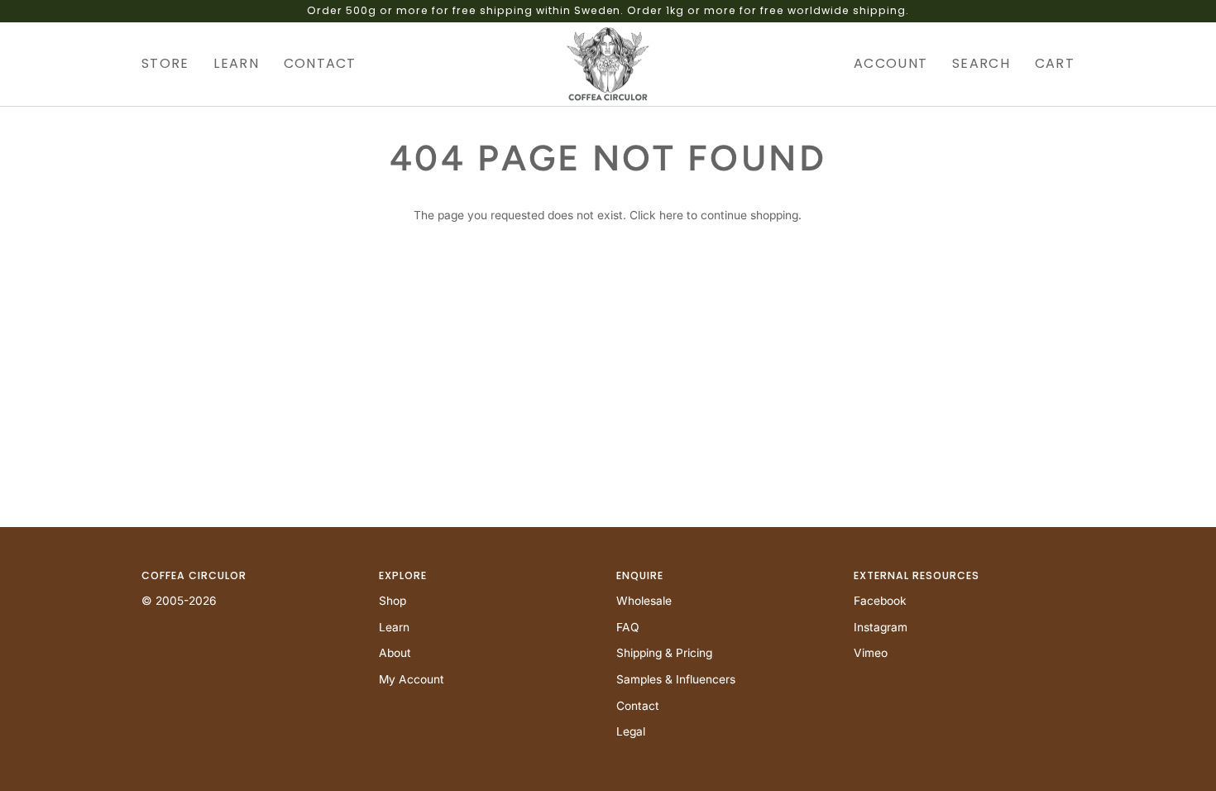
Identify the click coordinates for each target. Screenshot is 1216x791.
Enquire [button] (639, 575)
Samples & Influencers (675, 679)
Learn (394, 627)
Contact (637, 705)
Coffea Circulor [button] (194, 575)
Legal (630, 731)
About (395, 652)
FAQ (627, 627)
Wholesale (644, 600)
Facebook (880, 600)
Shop (392, 600)
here (671, 215)
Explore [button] (403, 575)
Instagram (880, 627)
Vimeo (871, 652)
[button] (171, 64)
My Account (411, 679)
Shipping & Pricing (664, 652)
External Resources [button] (916, 575)
